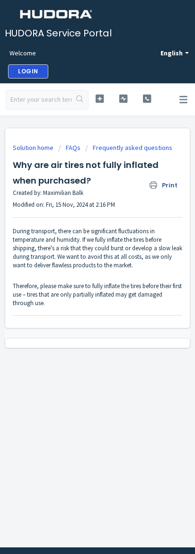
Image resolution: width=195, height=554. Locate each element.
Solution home (34, 147)
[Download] (80, 271)
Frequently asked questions (132, 147)
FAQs (73, 147)
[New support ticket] (100, 99)
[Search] (79, 99)
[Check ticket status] (123, 99)
